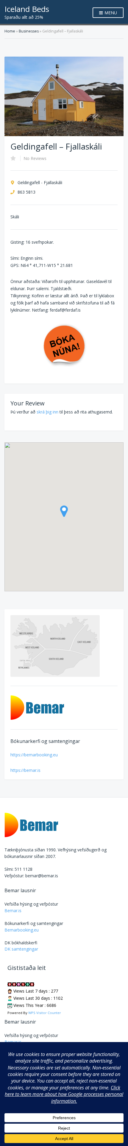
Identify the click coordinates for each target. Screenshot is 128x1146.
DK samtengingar (21, 949)
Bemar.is (12, 910)
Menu (110, 12)
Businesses (29, 31)
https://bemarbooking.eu (34, 755)
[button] (64, 511)
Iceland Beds (26, 9)
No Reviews (35, 158)
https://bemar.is (25, 770)
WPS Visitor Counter (44, 1012)
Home (9, 31)
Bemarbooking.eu (21, 930)
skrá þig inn (47, 412)
